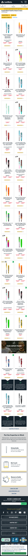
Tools (13, 533)
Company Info (13, 528)
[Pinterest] (15, 512)
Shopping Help (13, 522)
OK (14, 553)
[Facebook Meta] (3, 512)
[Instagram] (12, 512)
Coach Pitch (5, 15)
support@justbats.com (14, 491)
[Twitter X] (7, 512)
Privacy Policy (22, 549)
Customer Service (13, 517)
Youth (12, 15)
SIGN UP (24, 504)
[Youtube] (20, 512)
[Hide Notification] (27, 9)
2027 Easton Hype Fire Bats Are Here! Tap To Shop (13, 8)
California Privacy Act (9, 550)
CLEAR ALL (15, 17)
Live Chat (14, 493)
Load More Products (14, 428)
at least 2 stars (6, 17)
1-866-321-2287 (14, 488)
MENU (25, 2)
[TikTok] (24, 512)
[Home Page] (6, 2)
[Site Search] (21, 2)
